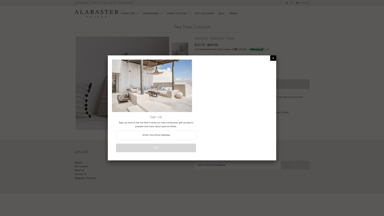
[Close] (273, 58)
